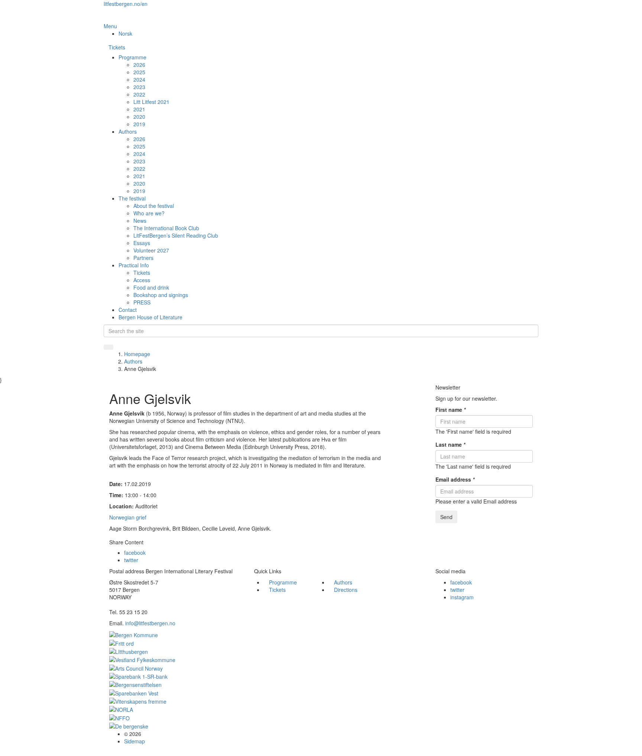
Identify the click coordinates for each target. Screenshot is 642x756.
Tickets (116, 47)
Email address (454, 479)
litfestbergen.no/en (125, 3)
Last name (450, 444)
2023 (139, 87)
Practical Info (134, 265)
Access (141, 280)
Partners (143, 257)
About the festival (153, 205)
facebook (135, 552)
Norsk (125, 33)
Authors (128, 131)
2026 (139, 64)
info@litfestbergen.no (150, 623)
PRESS (141, 302)
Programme (132, 57)
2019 (139, 124)
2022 (139, 94)
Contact (128, 309)
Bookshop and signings (160, 295)
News (139, 220)
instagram (462, 597)
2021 (139, 109)
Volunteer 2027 (151, 250)
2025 (139, 72)
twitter (131, 560)
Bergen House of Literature (150, 317)
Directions (345, 589)
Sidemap (134, 741)
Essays (141, 243)
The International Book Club (166, 228)
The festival (132, 198)
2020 (139, 116)
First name (450, 409)
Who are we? (149, 213)
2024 (139, 79)
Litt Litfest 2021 (151, 101)
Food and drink (151, 287)
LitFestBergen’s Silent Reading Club (175, 235)
